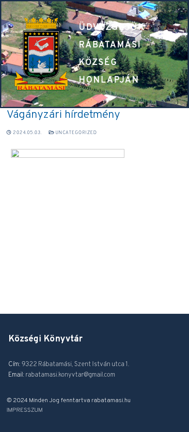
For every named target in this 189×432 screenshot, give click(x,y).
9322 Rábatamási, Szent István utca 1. (75, 364)
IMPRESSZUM (25, 410)
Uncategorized (75, 133)
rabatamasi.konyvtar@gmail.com (70, 375)
